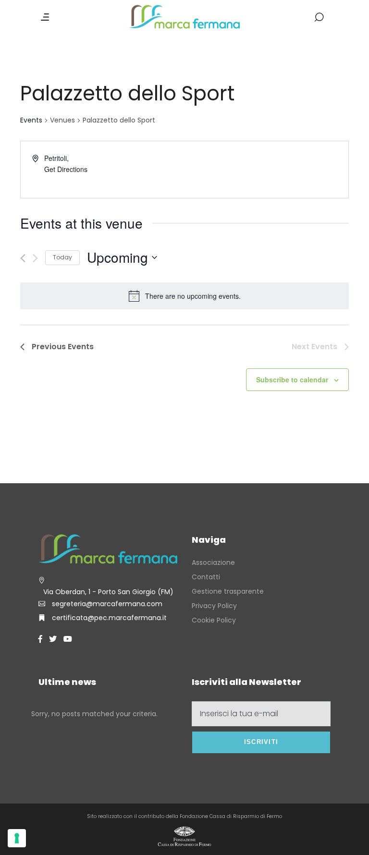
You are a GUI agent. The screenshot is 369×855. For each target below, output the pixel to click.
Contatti (206, 577)
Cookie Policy (214, 620)
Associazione (213, 562)
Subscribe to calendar (292, 379)
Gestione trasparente (228, 591)
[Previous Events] (22, 258)
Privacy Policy (214, 606)
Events (31, 120)
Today (62, 257)
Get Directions (65, 169)
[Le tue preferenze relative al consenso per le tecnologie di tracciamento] (17, 838)
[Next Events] (35, 258)
